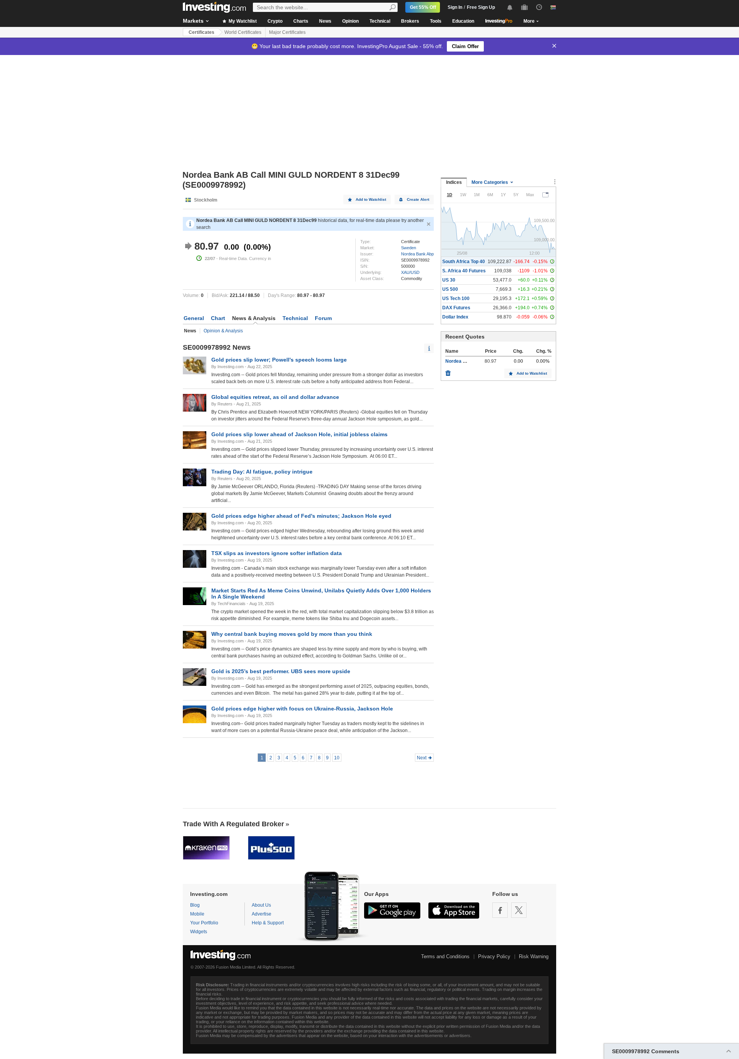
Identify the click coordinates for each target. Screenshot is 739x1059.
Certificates (201, 32)
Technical (380, 21)
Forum (323, 318)
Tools (435, 21)
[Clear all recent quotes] (448, 371)
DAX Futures (456, 307)
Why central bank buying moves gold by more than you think (291, 634)
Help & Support (268, 923)
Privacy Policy (494, 956)
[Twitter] (519, 910)
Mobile (197, 914)
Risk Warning (533, 956)
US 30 (448, 280)
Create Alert (418, 199)
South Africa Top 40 (463, 261)
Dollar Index (455, 317)
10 (336, 757)
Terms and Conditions (445, 956)
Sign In (455, 7)
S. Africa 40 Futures (464, 271)
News (325, 21)
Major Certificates (287, 32)
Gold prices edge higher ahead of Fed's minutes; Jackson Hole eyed (301, 516)
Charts (300, 21)
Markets (193, 21)
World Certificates (242, 32)
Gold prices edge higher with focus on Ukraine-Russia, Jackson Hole (302, 708)
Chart (218, 318)
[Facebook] (500, 910)
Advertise (261, 914)
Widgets (198, 931)
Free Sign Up (481, 7)
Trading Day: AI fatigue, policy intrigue (262, 472)
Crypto (275, 21)
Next (421, 757)
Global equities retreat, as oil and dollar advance (275, 397)
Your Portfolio (204, 923)
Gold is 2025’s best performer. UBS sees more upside (280, 671)
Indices (454, 182)
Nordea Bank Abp (417, 254)
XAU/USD (410, 272)
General (194, 318)
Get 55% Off (423, 7)
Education (463, 21)
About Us (261, 905)
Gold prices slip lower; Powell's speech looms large (279, 360)
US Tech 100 (456, 298)
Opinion (350, 21)
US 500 (450, 289)
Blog (195, 905)
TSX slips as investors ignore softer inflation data (276, 553)
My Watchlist (242, 21)
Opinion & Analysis (223, 331)
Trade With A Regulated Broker (233, 824)
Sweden (408, 247)
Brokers (410, 21)
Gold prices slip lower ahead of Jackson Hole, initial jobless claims (299, 434)
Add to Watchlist (371, 199)
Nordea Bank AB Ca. (468, 361)
